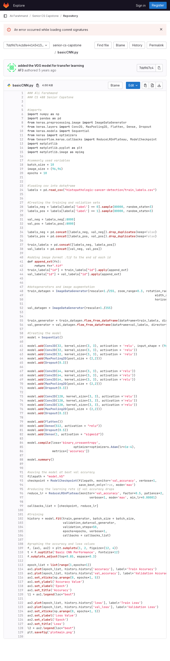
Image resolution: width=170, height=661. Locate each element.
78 (21, 417)
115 (20, 573)
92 (21, 476)
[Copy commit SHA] (159, 68)
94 (21, 485)
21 (21, 177)
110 (20, 552)
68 (21, 375)
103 (20, 523)
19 (21, 169)
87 (21, 455)
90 (21, 468)
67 (21, 371)
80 (21, 426)
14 (21, 148)
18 (21, 165)
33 (21, 228)
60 (21, 341)
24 (21, 190)
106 (20, 535)
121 (20, 598)
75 (21, 405)
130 (20, 636)
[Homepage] (6, 5)
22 (21, 181)
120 (20, 594)
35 (21, 236)
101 (20, 514)
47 (21, 287)
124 (20, 611)
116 (20, 577)
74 (21, 400)
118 (20, 586)
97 (21, 497)
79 (21, 422)
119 (20, 590)
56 (21, 325)
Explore (19, 5)
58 (21, 333)
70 (21, 384)
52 (21, 308)
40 (21, 257)
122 (20, 603)
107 (20, 539)
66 (21, 367)
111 (20, 556)
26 (21, 198)
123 (20, 607)
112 (20, 561)
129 (20, 632)
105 (20, 531)
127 (20, 624)
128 (20, 628)
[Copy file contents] (145, 85)
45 (21, 278)
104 (20, 527)
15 (21, 152)
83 (21, 438)
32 (21, 224)
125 (20, 615)
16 (21, 156)
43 (21, 270)
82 (21, 434)
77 (21, 413)
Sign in (141, 5)
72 (21, 392)
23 (21, 186)
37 (21, 245)
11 (21, 135)
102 (20, 518)
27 (21, 202)
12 (21, 139)
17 (21, 160)
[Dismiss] (161, 29)
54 (21, 316)
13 (21, 143)
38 (21, 249)
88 (21, 459)
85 (21, 447)
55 (21, 320)
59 (21, 337)
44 (21, 274)
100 (20, 510)
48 (21, 291)
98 (21, 502)
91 (21, 472)
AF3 (20, 70)
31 (21, 219)
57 (21, 329)
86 (21, 451)
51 (21, 304)
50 (21, 299)
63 (21, 354)
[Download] (159, 85)
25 (21, 194)
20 (21, 173)
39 (21, 253)
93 (21, 481)
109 (20, 548)
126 (20, 620)
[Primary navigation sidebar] (5, 16)
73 (21, 396)
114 (20, 569)
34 (21, 232)
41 (21, 261)
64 (21, 358)
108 (20, 544)
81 (21, 430)
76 (21, 409)
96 (21, 493)
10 (21, 131)
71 (21, 388)
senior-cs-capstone (67, 45)
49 (21, 295)
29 (21, 211)
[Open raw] (152, 85)
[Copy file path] (37, 85)
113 (20, 565)
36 (21, 240)
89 (21, 464)
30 (21, 215)
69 (21, 379)
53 (21, 312)
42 (21, 266)
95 (21, 489)
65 (21, 363)
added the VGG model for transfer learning (51, 65)
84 (21, 443)
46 (21, 282)
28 (21, 207)
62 (21, 350)
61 (21, 346)
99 (21, 506)
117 (20, 582)
